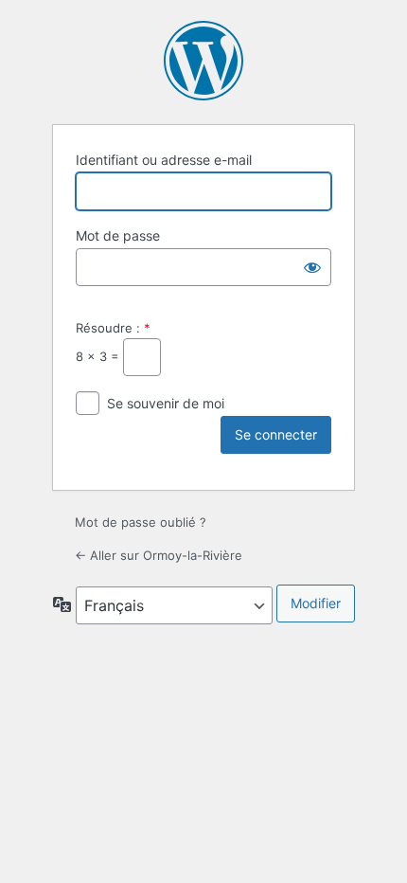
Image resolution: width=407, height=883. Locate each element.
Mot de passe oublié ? (140, 522)
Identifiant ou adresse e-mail (164, 160)
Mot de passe (118, 235)
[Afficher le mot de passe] (312, 267)
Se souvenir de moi (165, 403)
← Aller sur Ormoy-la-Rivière (158, 555)
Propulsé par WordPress (203, 60)
